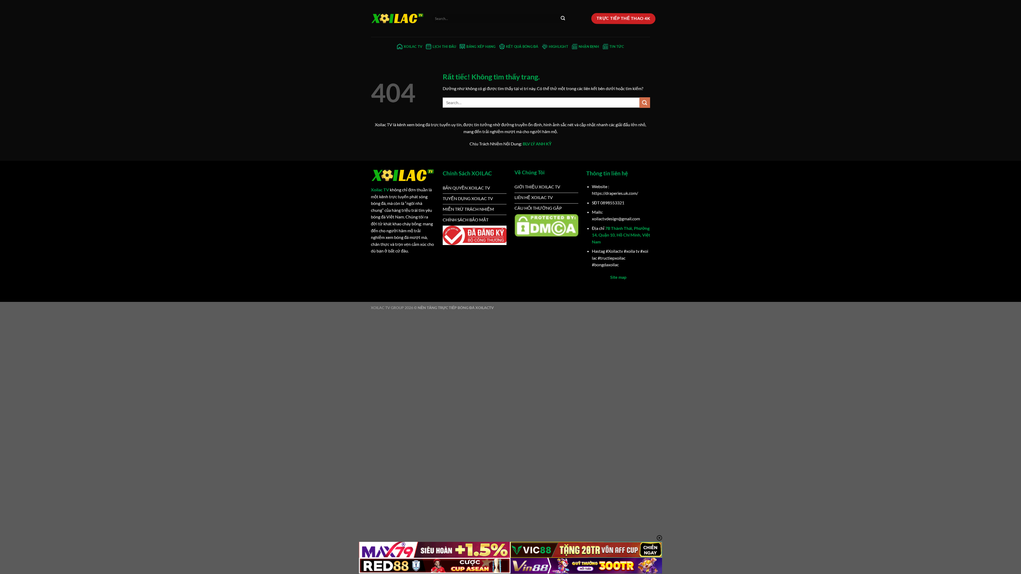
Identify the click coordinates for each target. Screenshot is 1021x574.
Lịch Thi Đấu (444, 46)
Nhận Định (589, 46)
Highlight (558, 46)
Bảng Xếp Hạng (480, 46)
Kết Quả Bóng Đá (522, 46)
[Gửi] (563, 18)
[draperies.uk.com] (397, 18)
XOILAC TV (413, 46)
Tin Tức (616, 46)
